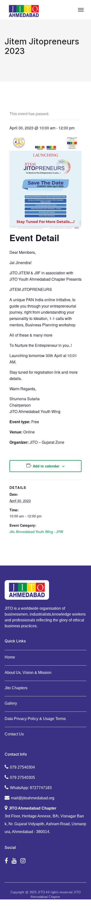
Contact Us (14, 734)
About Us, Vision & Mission (28, 672)
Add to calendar (46, 465)
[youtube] (14, 860)
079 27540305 (22, 777)
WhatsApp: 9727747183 (31, 788)
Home (10, 657)
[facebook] (6, 860)
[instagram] (22, 860)
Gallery (11, 703)
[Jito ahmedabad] (23, 11)
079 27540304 (22, 767)
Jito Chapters (16, 688)
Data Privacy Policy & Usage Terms (35, 719)
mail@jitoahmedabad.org (32, 798)
